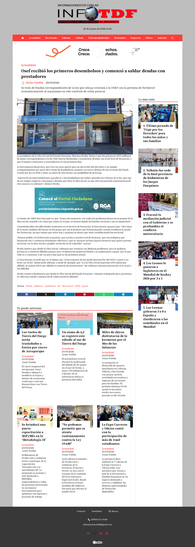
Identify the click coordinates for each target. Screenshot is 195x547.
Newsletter (97, 511)
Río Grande (51, 38)
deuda (29, 286)
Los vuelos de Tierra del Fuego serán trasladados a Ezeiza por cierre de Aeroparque (34, 341)
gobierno (38, 286)
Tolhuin (79, 38)
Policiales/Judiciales (98, 38)
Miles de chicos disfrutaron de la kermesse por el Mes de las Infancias (114, 340)
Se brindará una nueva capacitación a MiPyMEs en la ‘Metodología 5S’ (34, 432)
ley (58, 286)
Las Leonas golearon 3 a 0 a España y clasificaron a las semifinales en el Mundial (155, 317)
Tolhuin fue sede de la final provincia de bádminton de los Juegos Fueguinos (158, 178)
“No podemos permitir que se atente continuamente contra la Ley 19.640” (73, 434)
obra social (67, 286)
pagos (85, 286)
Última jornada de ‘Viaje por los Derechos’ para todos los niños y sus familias (158, 133)
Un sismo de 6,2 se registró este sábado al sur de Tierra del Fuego (74, 338)
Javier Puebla (34, 82)
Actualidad (34, 38)
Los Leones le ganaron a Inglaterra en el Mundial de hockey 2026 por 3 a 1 (157, 271)
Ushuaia (66, 38)
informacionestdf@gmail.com (97, 524)
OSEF (77, 286)
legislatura (50, 286)
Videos (149, 38)
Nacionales (119, 38)
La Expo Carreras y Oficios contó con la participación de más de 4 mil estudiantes (114, 434)
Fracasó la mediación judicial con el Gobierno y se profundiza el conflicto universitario (158, 224)
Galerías (162, 38)
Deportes (136, 38)
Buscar (114, 511)
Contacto (81, 511)
